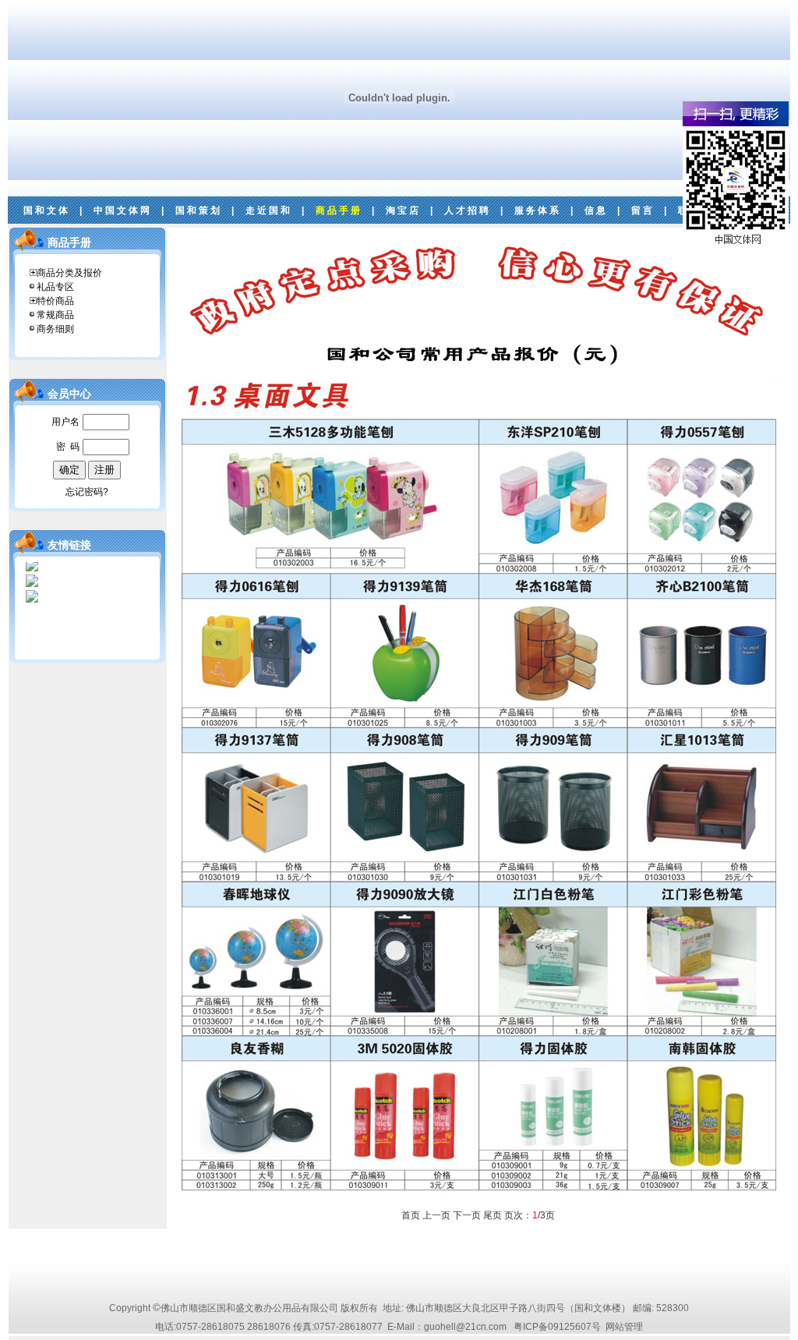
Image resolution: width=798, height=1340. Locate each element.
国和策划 (198, 210)
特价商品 (55, 300)
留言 (643, 210)
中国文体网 (123, 210)
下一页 (467, 1215)
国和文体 (46, 210)
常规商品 (55, 314)
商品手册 (339, 210)
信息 (596, 210)
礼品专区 (55, 286)
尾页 (492, 1215)
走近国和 (268, 210)
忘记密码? (86, 491)
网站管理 (624, 1326)
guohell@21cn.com (465, 1326)
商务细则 (55, 329)
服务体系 (537, 210)
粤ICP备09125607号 (557, 1326)
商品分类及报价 (69, 272)
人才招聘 (467, 210)
